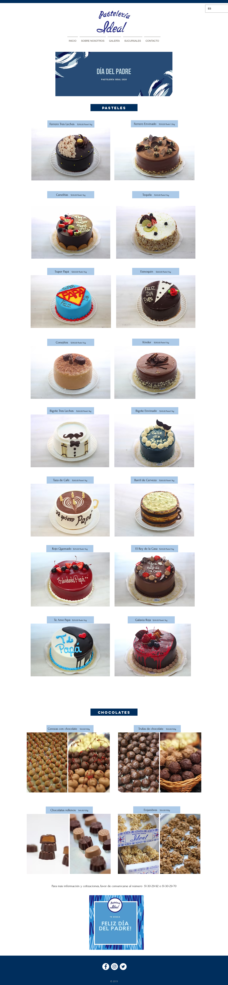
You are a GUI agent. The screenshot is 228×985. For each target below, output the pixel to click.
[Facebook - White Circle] (105, 966)
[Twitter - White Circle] (123, 966)
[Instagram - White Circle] (114, 966)
